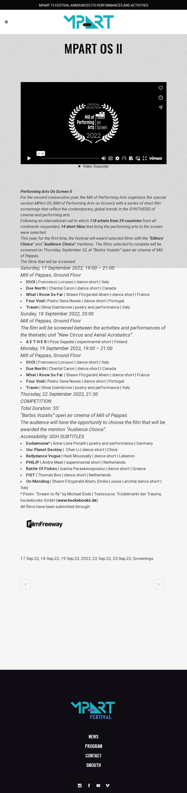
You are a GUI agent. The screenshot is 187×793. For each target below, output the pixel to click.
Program (93, 746)
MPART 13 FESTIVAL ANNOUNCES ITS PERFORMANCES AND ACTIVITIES (93, 5)
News (93, 736)
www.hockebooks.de (77, 500)
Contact (93, 755)
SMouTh (93, 765)
